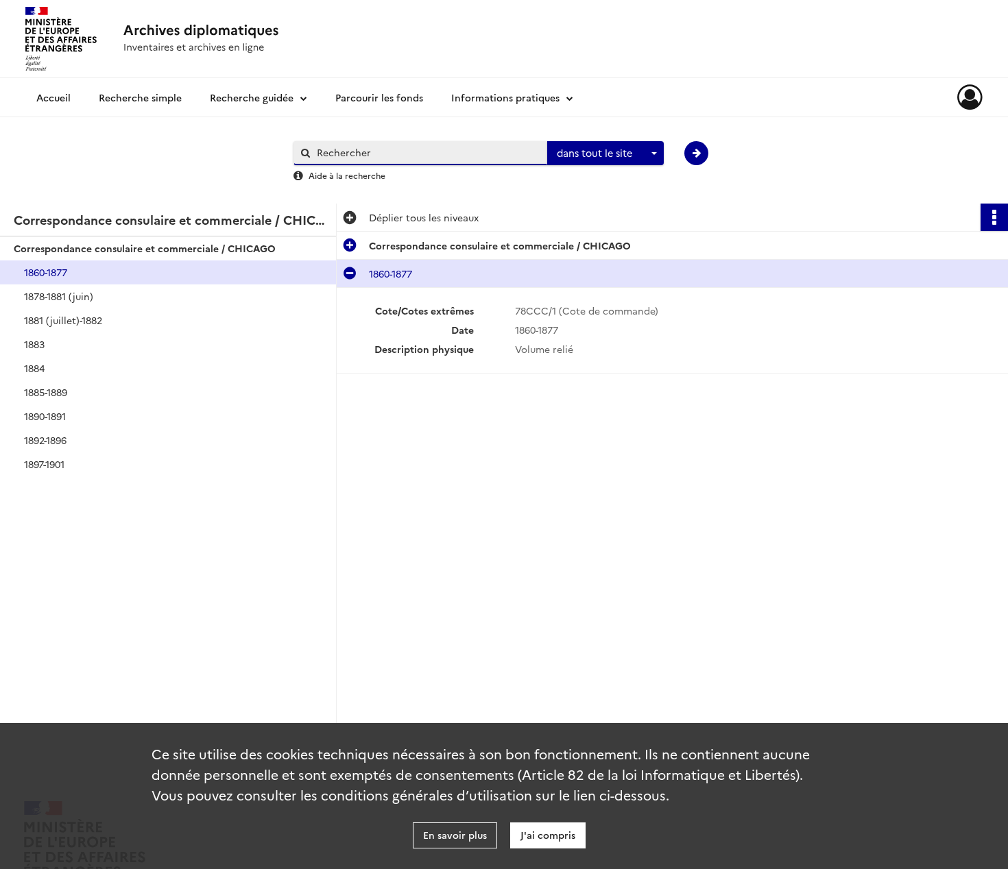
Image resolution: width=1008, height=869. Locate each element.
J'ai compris (547, 835)
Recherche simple (140, 97)
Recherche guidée (251, 97)
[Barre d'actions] (994, 217)
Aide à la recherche (347, 175)
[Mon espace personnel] (970, 97)
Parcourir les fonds (379, 97)
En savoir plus (455, 835)
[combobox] (605, 153)
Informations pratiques (505, 97)
